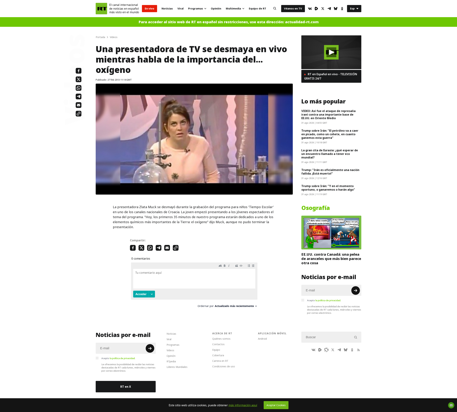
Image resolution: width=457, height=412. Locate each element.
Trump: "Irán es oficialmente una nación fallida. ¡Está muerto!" (330, 172)
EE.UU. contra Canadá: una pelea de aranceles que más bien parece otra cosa (331, 259)
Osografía (315, 208)
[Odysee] (326, 350)
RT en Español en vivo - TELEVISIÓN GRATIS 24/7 (330, 76)
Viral (180, 8)
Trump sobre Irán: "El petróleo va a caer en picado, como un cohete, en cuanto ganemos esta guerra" (329, 134)
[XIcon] (323, 8)
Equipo (216, 350)
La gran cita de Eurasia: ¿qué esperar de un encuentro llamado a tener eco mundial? (329, 154)
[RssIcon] (358, 350)
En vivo (149, 8)
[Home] (101, 8)
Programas (195, 8)
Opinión (216, 8)
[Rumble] (316, 8)
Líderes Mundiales (177, 367)
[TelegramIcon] (329, 8)
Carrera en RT (220, 361)
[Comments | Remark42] (194, 286)
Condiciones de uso (223, 366)
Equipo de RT (257, 8)
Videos (170, 350)
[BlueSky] (335, 8)
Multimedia (233, 8)
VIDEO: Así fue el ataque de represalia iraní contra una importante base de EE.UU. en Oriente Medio (328, 114)
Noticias (167, 8)
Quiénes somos (221, 339)
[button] (331, 52)
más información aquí (242, 405)
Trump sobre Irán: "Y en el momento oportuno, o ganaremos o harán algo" (328, 188)
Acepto (324, 300)
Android (262, 339)
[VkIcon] (310, 8)
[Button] (274, 8)
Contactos (218, 344)
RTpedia (171, 361)
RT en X (125, 386)
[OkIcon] (342, 8)
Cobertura (218, 355)
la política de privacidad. (328, 300)
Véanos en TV (293, 8)
